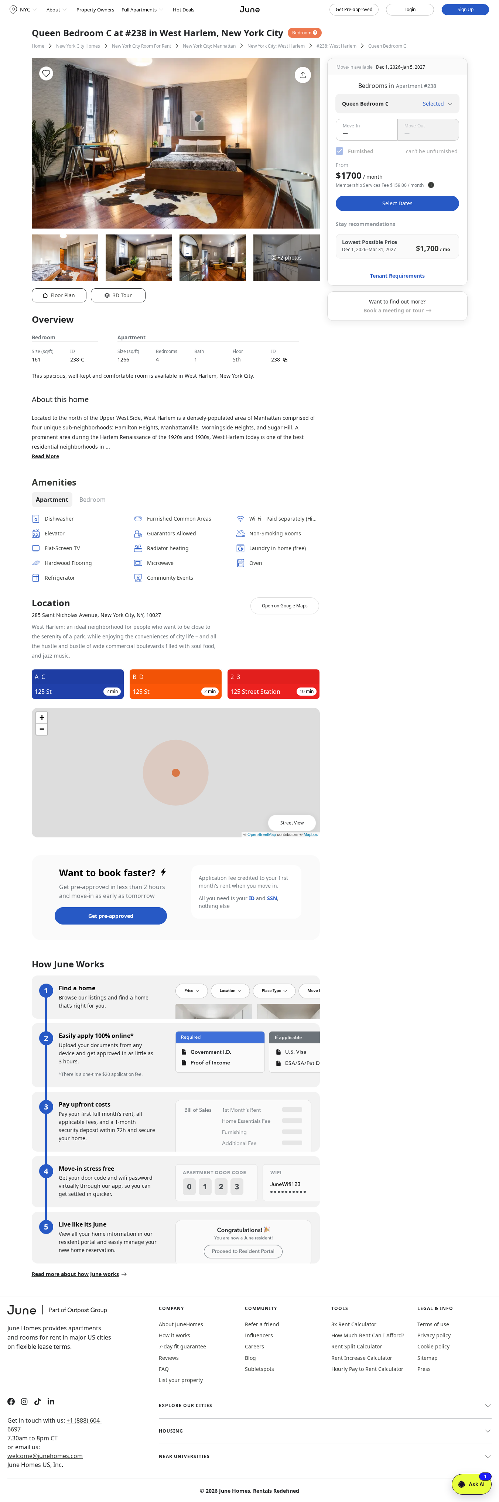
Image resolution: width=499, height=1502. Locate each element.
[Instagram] (24, 1402)
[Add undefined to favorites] (46, 73)
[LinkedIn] (51, 1402)
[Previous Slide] (47, 143)
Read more (45, 456)
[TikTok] (37, 1402)
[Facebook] (11, 1402)
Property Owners (95, 9)
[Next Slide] (304, 143)
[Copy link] (285, 359)
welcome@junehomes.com (45, 1456)
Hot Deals (183, 9)
